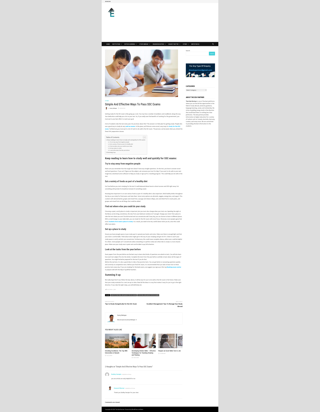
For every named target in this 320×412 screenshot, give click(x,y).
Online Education (158, 44)
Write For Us (195, 44)
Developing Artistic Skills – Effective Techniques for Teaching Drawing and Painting (144, 353)
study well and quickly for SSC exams (148, 295)
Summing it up (111, 152)
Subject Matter (173, 44)
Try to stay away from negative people (119, 142)
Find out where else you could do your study (121, 146)
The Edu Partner (119, 409)
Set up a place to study (116, 148)
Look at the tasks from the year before (120, 150)
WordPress (135, 409)
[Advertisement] (160, 29)
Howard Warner (119, 388)
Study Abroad (143, 44)
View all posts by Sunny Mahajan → (127, 320)
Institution (116, 44)
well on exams (130, 126)
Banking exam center (174, 267)
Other (185, 44)
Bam (141, 409)
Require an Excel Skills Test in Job (169, 351)
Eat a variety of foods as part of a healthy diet (121, 144)
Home (108, 44)
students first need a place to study (121, 221)
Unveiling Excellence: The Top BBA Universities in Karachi (116, 352)
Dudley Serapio (116, 374)
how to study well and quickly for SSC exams (123, 295)
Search (188, 51)
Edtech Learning (129, 44)
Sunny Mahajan (113, 108)
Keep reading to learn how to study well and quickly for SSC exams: (126, 140)
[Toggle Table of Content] (143, 137)
